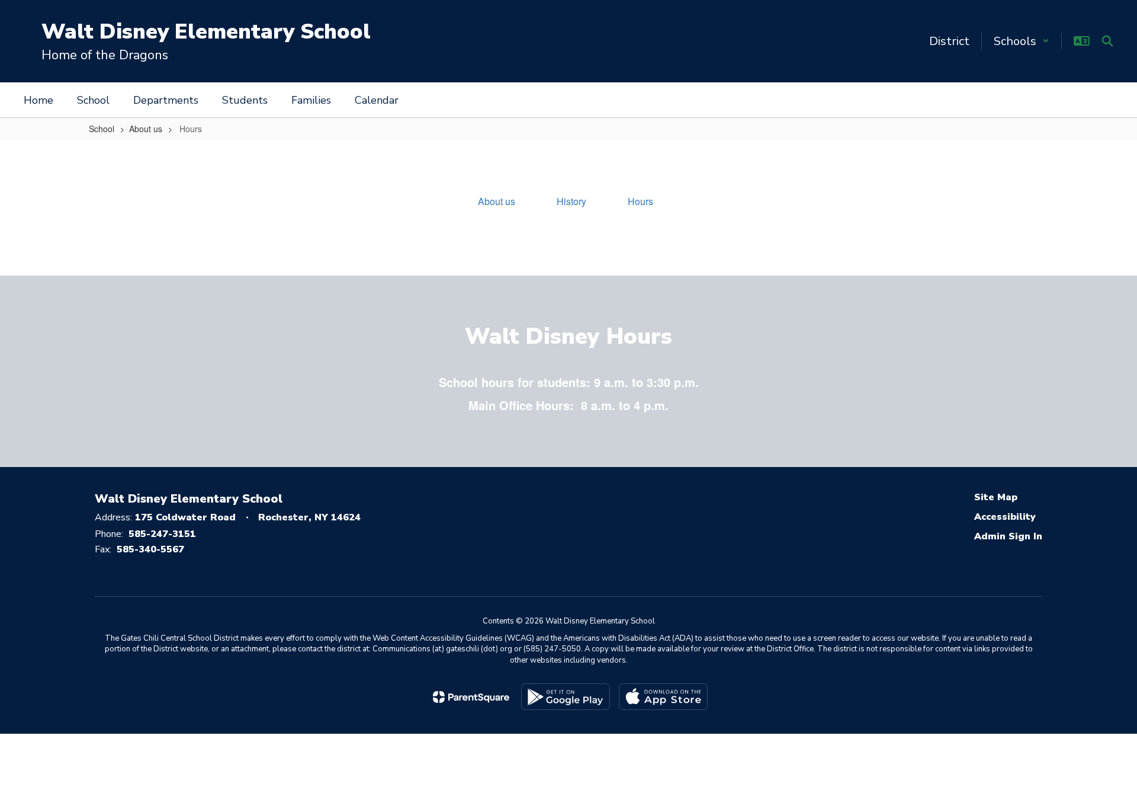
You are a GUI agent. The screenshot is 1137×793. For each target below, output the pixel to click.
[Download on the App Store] (663, 696)
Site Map (995, 497)
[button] (1021, 41)
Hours (640, 201)
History (571, 201)
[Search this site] (1107, 41)
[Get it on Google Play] (565, 696)
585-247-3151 (162, 534)
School (101, 129)
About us (145, 129)
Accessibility (1005, 516)
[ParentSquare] (471, 697)
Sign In (1025, 536)
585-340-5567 (150, 549)
